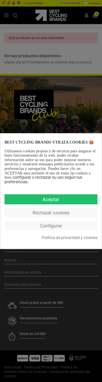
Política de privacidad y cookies (69, 238)
